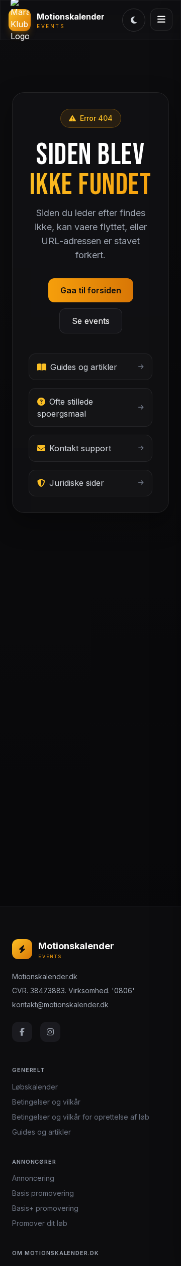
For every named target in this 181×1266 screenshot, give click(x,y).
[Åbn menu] (161, 20)
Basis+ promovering (45, 1208)
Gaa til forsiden (90, 290)
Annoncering (33, 1178)
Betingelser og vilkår (46, 1102)
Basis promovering (43, 1193)
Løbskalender (35, 1086)
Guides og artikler (41, 1132)
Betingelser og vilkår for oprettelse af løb (80, 1117)
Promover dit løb (39, 1223)
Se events (91, 321)
